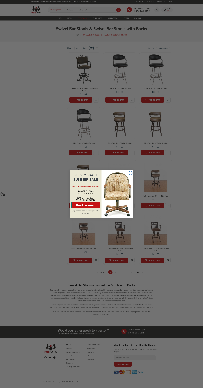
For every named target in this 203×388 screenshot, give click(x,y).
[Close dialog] (130, 173)
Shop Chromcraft (85, 205)
